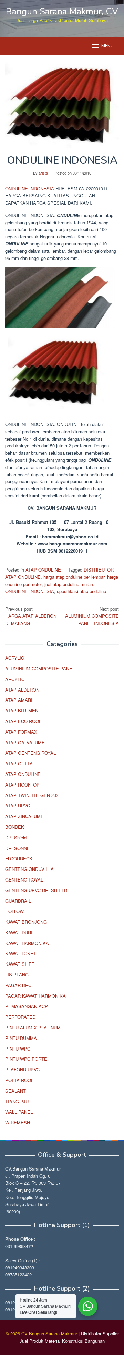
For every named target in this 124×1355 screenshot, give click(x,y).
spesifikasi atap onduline (81, 591)
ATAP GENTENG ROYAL (30, 753)
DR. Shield (16, 837)
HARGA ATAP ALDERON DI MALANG (30, 615)
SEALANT (15, 1091)
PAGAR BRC (18, 985)
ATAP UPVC (17, 805)
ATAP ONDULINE (43, 569)
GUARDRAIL (18, 901)
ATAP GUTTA (19, 763)
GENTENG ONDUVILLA (29, 869)
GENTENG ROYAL (24, 879)
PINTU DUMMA (21, 1038)
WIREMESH (17, 1122)
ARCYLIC (14, 679)
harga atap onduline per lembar (73, 577)
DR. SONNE (17, 848)
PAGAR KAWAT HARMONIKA (35, 996)
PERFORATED (20, 1017)
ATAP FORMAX (21, 732)
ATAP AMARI (18, 700)
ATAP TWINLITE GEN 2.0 (31, 795)
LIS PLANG (17, 974)
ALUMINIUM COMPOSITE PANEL (40, 668)
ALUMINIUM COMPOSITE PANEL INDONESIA (92, 615)
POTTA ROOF (19, 1080)
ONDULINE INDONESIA (30, 188)
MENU (107, 46)
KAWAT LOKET (20, 953)
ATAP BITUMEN (21, 710)
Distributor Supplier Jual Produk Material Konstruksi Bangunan (69, 1337)
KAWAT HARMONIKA (27, 943)
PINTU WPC (17, 1048)
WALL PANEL (19, 1111)
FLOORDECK (18, 858)
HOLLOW (14, 911)
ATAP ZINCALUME (24, 816)
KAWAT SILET (19, 964)
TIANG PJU (17, 1101)
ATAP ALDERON (22, 689)
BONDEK (14, 827)
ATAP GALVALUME (25, 742)
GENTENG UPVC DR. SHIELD (36, 890)
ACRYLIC (14, 658)
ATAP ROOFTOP (22, 784)
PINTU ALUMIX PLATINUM (33, 1027)
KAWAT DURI (18, 932)
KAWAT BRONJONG (26, 922)
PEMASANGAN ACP (26, 1006)
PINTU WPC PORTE (26, 1059)
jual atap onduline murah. (69, 584)
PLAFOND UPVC (22, 1069)
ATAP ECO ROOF (23, 721)
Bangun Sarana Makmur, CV (62, 11)
